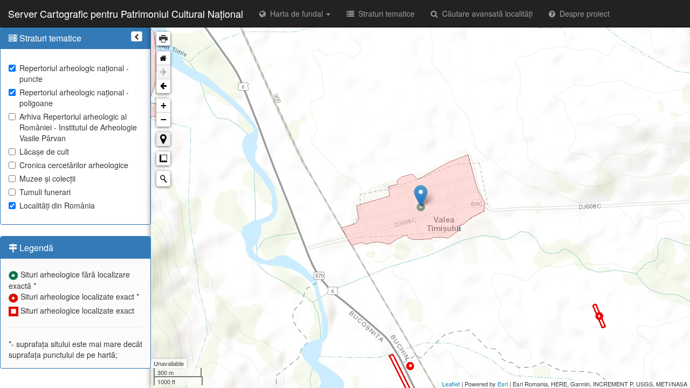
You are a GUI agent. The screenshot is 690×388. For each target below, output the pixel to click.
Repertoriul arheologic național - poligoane (74, 97)
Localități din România (57, 205)
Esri (503, 383)
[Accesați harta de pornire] (163, 58)
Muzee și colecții (47, 178)
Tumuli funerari (45, 191)
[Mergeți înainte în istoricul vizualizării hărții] (163, 72)
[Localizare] (163, 139)
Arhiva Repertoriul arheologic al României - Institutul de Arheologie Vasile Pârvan (78, 127)
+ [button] (164, 105)
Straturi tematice (384, 13)
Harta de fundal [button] (295, 13)
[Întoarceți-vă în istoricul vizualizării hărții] (163, 86)
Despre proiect (582, 13)
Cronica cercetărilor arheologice (73, 165)
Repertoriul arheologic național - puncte (74, 73)
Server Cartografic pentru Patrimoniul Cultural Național (125, 13)
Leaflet (451, 383)
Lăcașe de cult (44, 151)
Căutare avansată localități (485, 13)
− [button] (164, 119)
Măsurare (163, 158)
